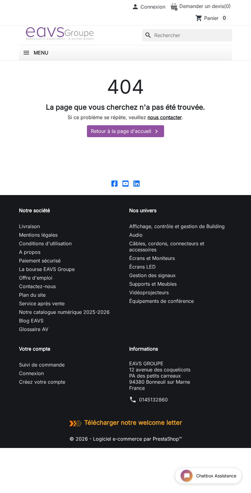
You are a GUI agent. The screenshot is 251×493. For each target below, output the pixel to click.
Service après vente (42, 303)
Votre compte (34, 349)
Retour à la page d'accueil (125, 131)
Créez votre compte (42, 382)
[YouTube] (125, 183)
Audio (136, 235)
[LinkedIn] (136, 183)
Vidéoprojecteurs (149, 292)
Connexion (31, 373)
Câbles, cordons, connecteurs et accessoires (166, 246)
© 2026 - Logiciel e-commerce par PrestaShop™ (125, 439)
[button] (148, 6)
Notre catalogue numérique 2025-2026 (64, 312)
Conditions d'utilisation (45, 243)
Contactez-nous (37, 286)
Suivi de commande (42, 365)
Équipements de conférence (161, 301)
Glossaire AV (33, 329)
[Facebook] (114, 183)
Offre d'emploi (35, 278)
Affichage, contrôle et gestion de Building (177, 226)
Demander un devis (204, 6)
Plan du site (32, 295)
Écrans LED (142, 267)
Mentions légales (38, 235)
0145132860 (153, 400)
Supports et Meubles (153, 284)
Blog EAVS (31, 321)
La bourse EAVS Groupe (47, 269)
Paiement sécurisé (40, 261)
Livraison (29, 226)
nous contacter (165, 117)
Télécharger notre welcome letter (133, 422)
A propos (29, 252)
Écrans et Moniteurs (152, 258)
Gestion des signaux (152, 275)
